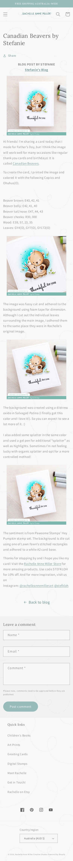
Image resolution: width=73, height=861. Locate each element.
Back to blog (39, 602)
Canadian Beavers (26, 163)
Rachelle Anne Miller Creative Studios (31, 854)
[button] (5, 14)
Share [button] (12, 56)
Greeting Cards (17, 754)
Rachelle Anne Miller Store (42, 563)
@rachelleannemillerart (37, 585)
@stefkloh (61, 585)
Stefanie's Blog (36, 69)
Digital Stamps (17, 764)
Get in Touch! (16, 782)
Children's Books (19, 735)
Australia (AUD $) (34, 838)
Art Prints (13, 745)
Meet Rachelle (17, 773)
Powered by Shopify (56, 854)
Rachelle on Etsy (18, 792)
